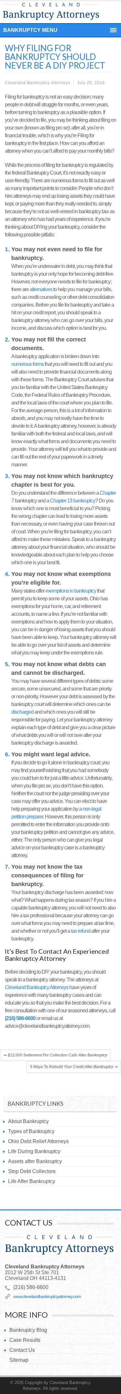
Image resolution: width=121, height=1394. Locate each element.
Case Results (24, 1340)
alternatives (41, 289)
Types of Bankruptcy (31, 1131)
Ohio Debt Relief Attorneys (38, 1141)
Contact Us (22, 1350)
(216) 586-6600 (20, 1018)
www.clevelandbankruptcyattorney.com (47, 1296)
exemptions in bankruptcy (70, 591)
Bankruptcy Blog (28, 1330)
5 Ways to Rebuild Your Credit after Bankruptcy (73, 1067)
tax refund (80, 931)
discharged (22, 712)
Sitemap (18, 1360)
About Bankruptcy (28, 1121)
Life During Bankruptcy (34, 1151)
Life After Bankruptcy (31, 1181)
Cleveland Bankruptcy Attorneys (36, 987)
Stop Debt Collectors (31, 1171)
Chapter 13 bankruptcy (72, 500)
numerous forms (27, 364)
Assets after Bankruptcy (35, 1161)
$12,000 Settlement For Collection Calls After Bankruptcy (55, 1055)
